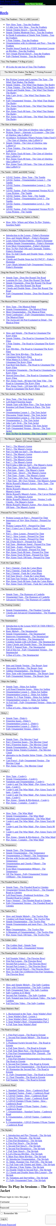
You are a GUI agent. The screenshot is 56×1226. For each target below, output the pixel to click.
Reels (4, 13)
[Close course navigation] (1, 7)
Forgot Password (8, 1224)
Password (4, 1207)
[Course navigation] (44, 4)
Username (5, 1202)
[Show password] (29, 1211)
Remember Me (11, 1213)
